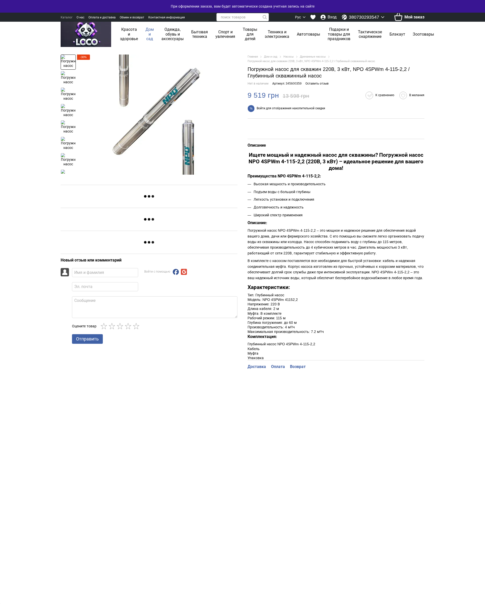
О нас (80, 17)
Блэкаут (397, 34)
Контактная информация (166, 17)
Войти (261, 108)
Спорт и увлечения (225, 34)
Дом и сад (150, 34)
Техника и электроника (277, 34)
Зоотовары (423, 34)
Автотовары (308, 34)
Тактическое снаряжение (370, 34)
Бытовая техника (199, 34)
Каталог (66, 17)
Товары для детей (250, 34)
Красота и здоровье (129, 34)
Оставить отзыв (317, 83)
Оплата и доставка (102, 17)
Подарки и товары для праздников (339, 34)
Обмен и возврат (132, 17)
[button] (380, 95)
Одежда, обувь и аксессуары (172, 34)
